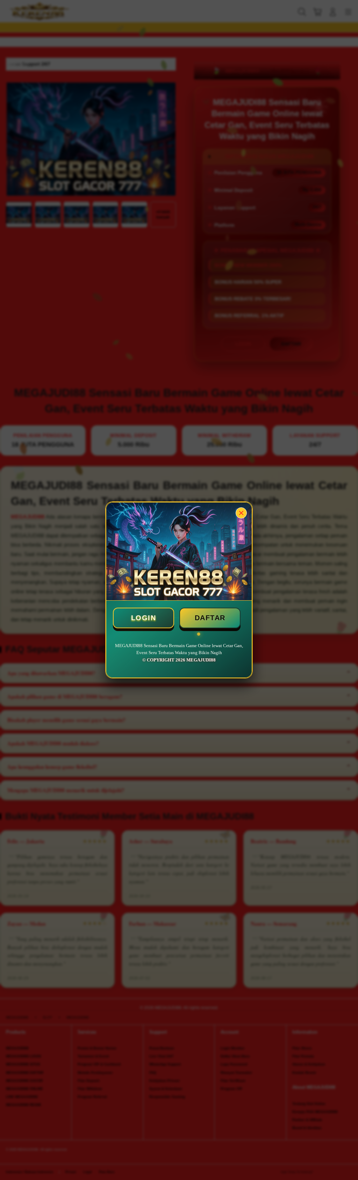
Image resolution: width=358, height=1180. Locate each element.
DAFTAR (210, 618)
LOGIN (143, 618)
